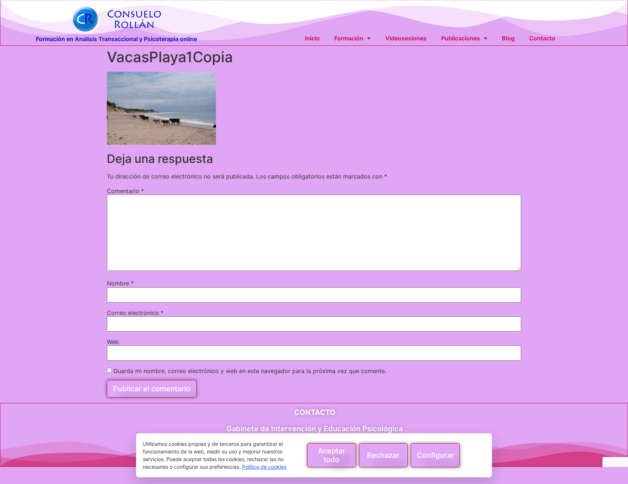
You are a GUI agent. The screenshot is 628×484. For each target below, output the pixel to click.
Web (113, 342)
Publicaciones (460, 38)
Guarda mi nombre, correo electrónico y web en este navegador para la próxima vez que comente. (249, 371)
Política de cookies (264, 467)
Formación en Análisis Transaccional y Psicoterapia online (116, 39)
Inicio (312, 38)
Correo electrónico (135, 313)
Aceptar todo (331, 455)
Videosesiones (406, 38)
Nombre (120, 283)
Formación (348, 38)
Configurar (435, 455)
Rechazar (383, 455)
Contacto (542, 38)
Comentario (125, 191)
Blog (508, 38)
